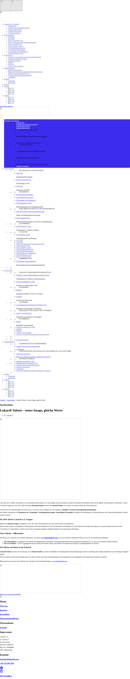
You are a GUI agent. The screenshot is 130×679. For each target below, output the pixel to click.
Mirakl (18, 322)
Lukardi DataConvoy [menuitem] (15, 31)
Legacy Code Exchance (24, 313)
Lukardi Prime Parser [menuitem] (15, 30)
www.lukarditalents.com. (49, 538)
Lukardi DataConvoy (23, 128)
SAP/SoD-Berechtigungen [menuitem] (16, 48)
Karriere (3, 610)
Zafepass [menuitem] (11, 64)
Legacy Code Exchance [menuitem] (15, 66)
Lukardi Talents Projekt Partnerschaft (28, 346)
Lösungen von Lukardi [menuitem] (11, 24)
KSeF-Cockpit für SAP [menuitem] (15, 41)
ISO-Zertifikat (6, 676)
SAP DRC (19, 186)
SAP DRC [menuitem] (11, 39)
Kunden (6, 374)
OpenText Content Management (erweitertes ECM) (32, 275)
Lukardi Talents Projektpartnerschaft (28, 365)
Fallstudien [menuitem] (11, 81)
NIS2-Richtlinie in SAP (23, 203)
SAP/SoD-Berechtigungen (24, 195)
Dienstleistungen (9, 342)
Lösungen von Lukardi (11, 121)
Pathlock (19, 290)
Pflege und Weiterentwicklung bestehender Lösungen (33, 357)
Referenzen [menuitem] (11, 83)
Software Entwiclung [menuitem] (15, 70)
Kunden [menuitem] (6, 79)
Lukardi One (20, 123)
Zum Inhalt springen (6, 106)
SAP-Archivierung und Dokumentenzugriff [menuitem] (22, 42)
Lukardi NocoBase (22, 148)
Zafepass (19, 296)
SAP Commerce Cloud (23, 226)
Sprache (6, 389)
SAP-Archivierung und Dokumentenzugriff (30, 244)
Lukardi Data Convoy (23, 161)
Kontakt (6, 380)
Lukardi (2, 400)
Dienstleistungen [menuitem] (9, 68)
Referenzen (11, 378)
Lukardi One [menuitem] (12, 26)
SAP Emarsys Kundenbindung (26, 261)
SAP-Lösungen (9, 168)
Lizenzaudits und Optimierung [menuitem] (18, 51)
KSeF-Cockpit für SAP (23, 180)
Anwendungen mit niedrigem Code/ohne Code (31, 305)
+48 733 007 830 (7, 663)
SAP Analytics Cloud (23, 235)
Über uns (4, 606)
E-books (3, 628)
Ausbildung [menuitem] (12, 77)
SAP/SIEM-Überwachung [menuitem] (16, 50)
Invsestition (4, 614)
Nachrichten (11, 400)
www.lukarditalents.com (59, 561)
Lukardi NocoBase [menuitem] (14, 33)
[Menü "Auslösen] (11, 5)
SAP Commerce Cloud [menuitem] (15, 46)
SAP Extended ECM (23, 218)
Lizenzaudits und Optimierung (26, 200)
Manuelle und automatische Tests (26, 363)
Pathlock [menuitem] (11, 62)
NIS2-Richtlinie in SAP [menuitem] (15, 53)
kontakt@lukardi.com (9, 659)
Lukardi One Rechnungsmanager (27, 124)
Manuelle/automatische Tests (25, 361)
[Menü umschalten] (1, 117)
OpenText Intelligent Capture (25, 282)
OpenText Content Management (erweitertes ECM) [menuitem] (24, 57)
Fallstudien (11, 376)
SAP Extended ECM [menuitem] (15, 44)
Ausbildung (20, 349)
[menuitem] (11, 88)
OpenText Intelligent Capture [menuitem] (17, 59)
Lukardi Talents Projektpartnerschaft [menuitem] (19, 75)
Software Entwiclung (23, 354)
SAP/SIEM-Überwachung (24, 197)
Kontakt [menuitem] (6, 84)
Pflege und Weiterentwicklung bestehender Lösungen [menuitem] (25, 72)
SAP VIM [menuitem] (11, 37)
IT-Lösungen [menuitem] (8, 55)
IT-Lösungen (8, 270)
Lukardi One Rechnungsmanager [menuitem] (18, 28)
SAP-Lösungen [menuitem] (9, 35)
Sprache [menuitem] (6, 86)
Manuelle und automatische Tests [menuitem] (18, 73)
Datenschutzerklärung (9, 618)
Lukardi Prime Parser (23, 126)
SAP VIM (19, 173)
